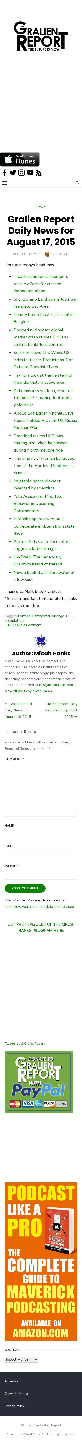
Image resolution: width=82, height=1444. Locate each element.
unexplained (14, 620)
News (40, 207)
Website (12, 866)
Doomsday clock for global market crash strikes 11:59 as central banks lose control (41, 337)
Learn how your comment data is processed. (40, 906)
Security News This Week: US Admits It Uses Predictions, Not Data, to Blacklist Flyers (43, 360)
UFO (69, 616)
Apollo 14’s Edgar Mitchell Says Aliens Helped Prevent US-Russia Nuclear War (45, 420)
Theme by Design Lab (61, 1434)
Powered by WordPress (23, 1434)
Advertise (11, 1381)
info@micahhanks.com (56, 685)
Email (9, 846)
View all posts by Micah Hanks (28, 691)
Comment (14, 759)
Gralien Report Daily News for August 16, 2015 (18, 710)
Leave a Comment (27, 625)
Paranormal (41, 616)
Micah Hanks (60, 254)
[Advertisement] (41, 109)
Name (9, 826)
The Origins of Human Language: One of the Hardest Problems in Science (44, 465)
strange (58, 616)
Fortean (24, 616)
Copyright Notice (17, 1394)
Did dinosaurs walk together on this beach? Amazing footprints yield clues (43, 398)
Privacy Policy (14, 1406)
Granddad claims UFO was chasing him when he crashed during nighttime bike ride (41, 443)
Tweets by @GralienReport (24, 1044)
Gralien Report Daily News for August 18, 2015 (61, 710)
